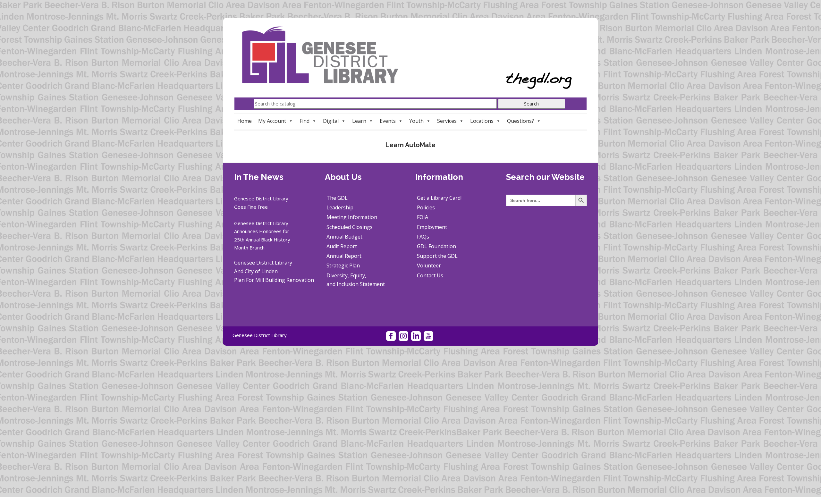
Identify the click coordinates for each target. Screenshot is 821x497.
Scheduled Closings (349, 227)
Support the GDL (437, 255)
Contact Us (430, 275)
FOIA (422, 217)
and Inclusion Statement (355, 284)
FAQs (423, 236)
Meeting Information (351, 217)
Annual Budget (344, 236)
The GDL (337, 197)
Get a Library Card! (439, 197)
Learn (359, 120)
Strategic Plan (343, 265)
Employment (432, 227)
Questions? (520, 120)
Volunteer (429, 265)
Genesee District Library (260, 335)
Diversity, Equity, (346, 275)
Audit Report (341, 246)
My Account (272, 120)
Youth (416, 120)
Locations (482, 120)
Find (304, 120)
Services (447, 120)
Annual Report (343, 255)
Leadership (339, 207)
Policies (426, 207)
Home (244, 120)
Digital (331, 120)
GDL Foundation (436, 246)
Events (388, 120)
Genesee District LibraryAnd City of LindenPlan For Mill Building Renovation (274, 271)
